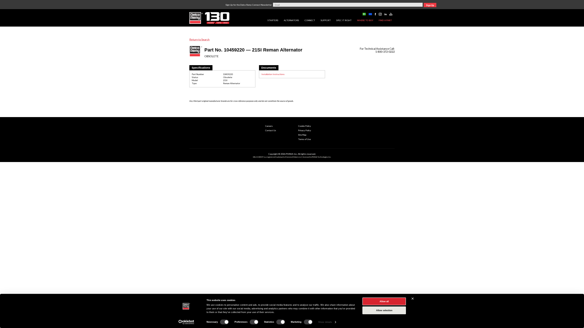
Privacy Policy (304, 130)
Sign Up (430, 5)
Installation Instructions (273, 74)
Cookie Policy (304, 126)
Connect (309, 20)
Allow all (384, 301)
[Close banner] (413, 298)
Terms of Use (304, 139)
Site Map (302, 134)
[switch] (254, 321)
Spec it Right (344, 20)
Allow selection (384, 310)
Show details (325, 322)
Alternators (291, 20)
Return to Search (199, 39)
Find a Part (385, 20)
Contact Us (270, 130)
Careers (269, 126)
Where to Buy (365, 20)
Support (326, 20)
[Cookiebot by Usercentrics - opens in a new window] (186, 322)
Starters (273, 20)
